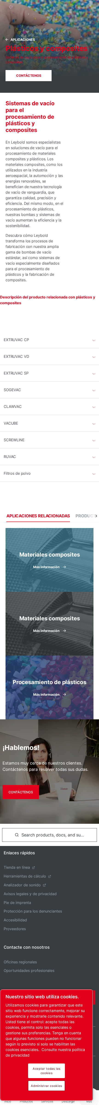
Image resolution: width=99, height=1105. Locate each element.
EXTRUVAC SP (16, 373)
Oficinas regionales (20, 962)
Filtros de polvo (17, 473)
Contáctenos (28, 75)
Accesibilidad (15, 920)
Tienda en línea (17, 867)
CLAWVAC (13, 406)
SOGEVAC (12, 390)
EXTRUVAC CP (16, 339)
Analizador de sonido (22, 885)
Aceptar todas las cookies (46, 1071)
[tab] (38, 516)
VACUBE (11, 423)
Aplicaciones (23, 40)
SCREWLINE (14, 440)
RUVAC (10, 456)
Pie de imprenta (17, 902)
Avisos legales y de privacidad (30, 893)
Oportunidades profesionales (29, 970)
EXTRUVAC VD (16, 356)
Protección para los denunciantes (33, 911)
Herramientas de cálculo (25, 876)
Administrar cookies (46, 1086)
